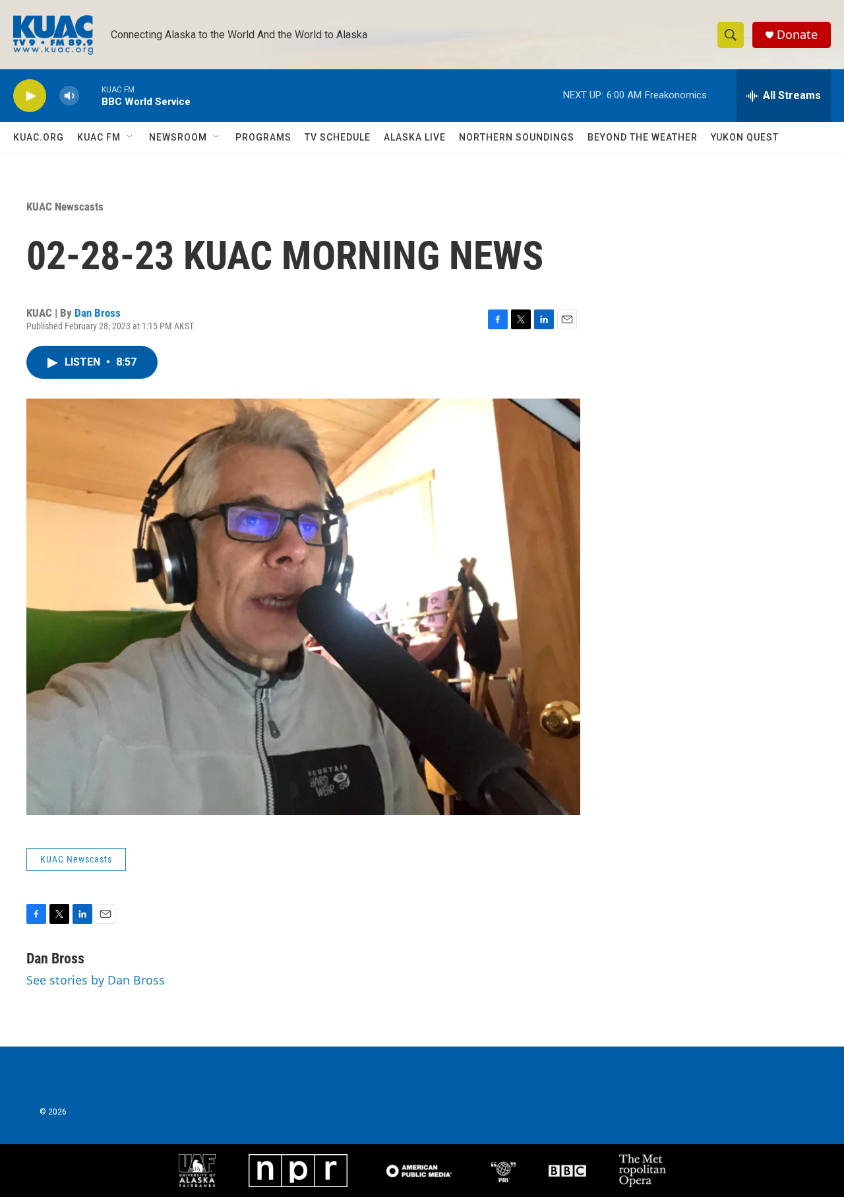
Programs (263, 137)
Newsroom (178, 137)
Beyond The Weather (643, 137)
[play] (29, 96)
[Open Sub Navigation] (130, 137)
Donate (797, 35)
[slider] (90, 95)
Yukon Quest (745, 137)
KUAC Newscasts (65, 206)
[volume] (69, 96)
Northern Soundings (516, 137)
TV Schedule (338, 137)
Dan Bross (98, 312)
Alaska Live (415, 137)
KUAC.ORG (38, 137)
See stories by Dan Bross (95, 980)
